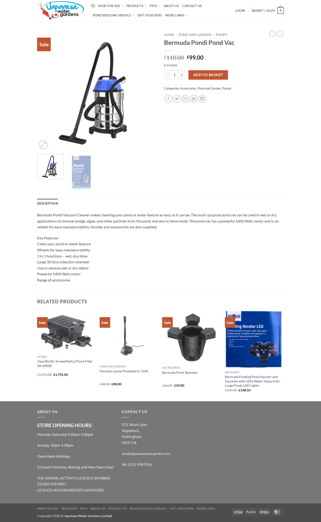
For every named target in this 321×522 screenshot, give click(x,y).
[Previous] (45, 90)
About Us (171, 6)
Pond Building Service (112, 15)
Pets (153, 6)
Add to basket (208, 75)
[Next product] (272, 34)
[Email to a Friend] (185, 99)
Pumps (221, 35)
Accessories (188, 88)
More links (174, 15)
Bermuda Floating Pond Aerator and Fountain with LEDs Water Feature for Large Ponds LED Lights (252, 381)
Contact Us (192, 6)
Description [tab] (47, 203)
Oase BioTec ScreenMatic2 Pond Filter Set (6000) (65, 363)
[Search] (93, 5)
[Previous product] (280, 34)
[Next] (149, 90)
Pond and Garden (195, 35)
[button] (240, 10)
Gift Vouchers (149, 15)
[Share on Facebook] (168, 99)
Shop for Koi (109, 6)
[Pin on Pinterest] (194, 99)
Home (169, 35)
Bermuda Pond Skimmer (180, 372)
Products (134, 6)
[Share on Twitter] (177, 99)
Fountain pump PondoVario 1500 (124, 371)
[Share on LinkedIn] (202, 99)
